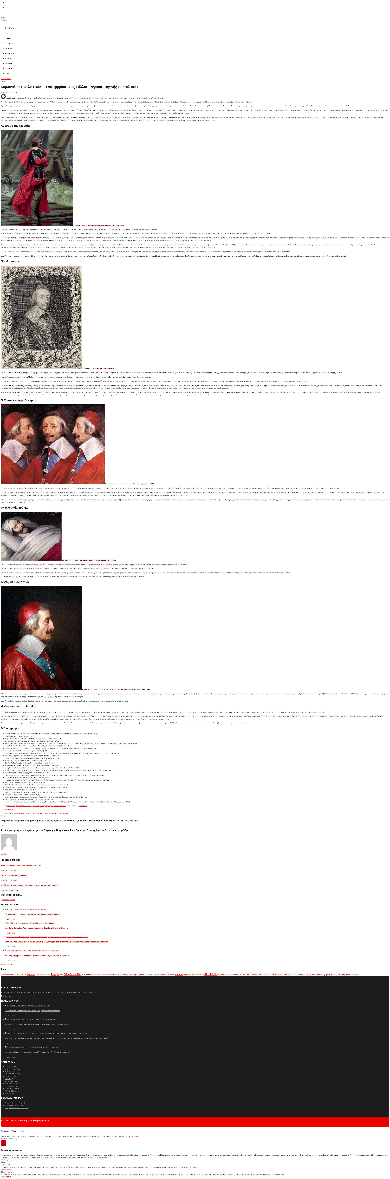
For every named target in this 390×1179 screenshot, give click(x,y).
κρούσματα (355, 974)
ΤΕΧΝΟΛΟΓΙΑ (9, 69)
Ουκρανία (253, 974)
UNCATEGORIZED (11, 1069)
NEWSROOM (9, 813)
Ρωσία (282, 974)
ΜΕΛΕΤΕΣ (228, 974)
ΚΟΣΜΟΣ (8, 58)
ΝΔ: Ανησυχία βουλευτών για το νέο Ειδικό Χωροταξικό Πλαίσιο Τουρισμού (37, 956)
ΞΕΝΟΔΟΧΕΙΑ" (234, 974)
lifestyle (55, 974)
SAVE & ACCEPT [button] (6, 1177)
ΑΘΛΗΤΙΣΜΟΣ (9, 53)
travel (119, 974)
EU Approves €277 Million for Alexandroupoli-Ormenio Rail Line (32, 914)
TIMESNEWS (9, 810)
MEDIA (61, 975)
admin (4, 854)
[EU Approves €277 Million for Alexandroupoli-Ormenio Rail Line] (27, 909)
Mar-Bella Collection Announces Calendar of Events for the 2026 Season (36, 928)
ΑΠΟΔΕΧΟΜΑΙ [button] (133, 1136)
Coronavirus (15, 975)
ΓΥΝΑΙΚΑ (8, 38)
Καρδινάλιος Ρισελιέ (37, 813)
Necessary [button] (4, 1160)
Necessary (6, 1162)
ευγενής (27, 813)
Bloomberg (7, 975)
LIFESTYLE (8, 48)
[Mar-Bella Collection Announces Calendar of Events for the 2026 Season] (30, 923)
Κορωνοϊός (221, 974)
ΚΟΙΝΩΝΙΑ (201, 974)
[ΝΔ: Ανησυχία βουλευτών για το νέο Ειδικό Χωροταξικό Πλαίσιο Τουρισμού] (31, 951)
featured (31, 974)
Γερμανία (151, 975)
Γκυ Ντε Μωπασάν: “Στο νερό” (14, 875)
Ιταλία (196, 974)
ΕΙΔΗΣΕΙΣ (171, 974)
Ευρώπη (186, 974)
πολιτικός (48, 813)
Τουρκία (306, 974)
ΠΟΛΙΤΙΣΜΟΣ (9, 43)
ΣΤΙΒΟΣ (288, 974)
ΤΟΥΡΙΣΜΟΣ (9, 63)
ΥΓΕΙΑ (7, 33)
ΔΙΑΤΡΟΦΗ (157, 974)
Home (3, 79)
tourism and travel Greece (110, 974)
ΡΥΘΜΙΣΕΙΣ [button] (123, 1136)
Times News (83, 806)
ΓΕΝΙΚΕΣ (8, 74)
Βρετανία (141, 975)
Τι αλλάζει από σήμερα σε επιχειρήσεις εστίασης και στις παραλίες (30, 885)
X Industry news (126, 975)
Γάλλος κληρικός (19, 813)
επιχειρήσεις (326, 974)
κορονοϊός (346, 974)
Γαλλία (146, 974)
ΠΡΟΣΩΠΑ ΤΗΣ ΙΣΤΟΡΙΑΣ (60, 813)
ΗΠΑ (192, 974)
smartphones (86, 974)
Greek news (47, 974)
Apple (2, 974)
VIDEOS (7, 1071)
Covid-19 (23, 974)
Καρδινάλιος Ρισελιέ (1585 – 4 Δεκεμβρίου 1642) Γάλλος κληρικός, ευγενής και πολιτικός (36, 806)
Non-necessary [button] (6, 1170)
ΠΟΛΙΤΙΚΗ (262, 974)
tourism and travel (97, 975)
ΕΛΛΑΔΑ (179, 974)
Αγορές (135, 974)
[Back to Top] (1, 1126)
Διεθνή (163, 974)
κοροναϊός (337, 974)
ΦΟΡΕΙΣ (318, 974)
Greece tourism (40, 974)
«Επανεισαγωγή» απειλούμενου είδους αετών (21, 865)
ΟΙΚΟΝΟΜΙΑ (9, 28)
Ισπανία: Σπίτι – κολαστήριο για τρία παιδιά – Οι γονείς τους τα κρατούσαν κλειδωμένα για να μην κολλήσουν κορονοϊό (56, 942)
